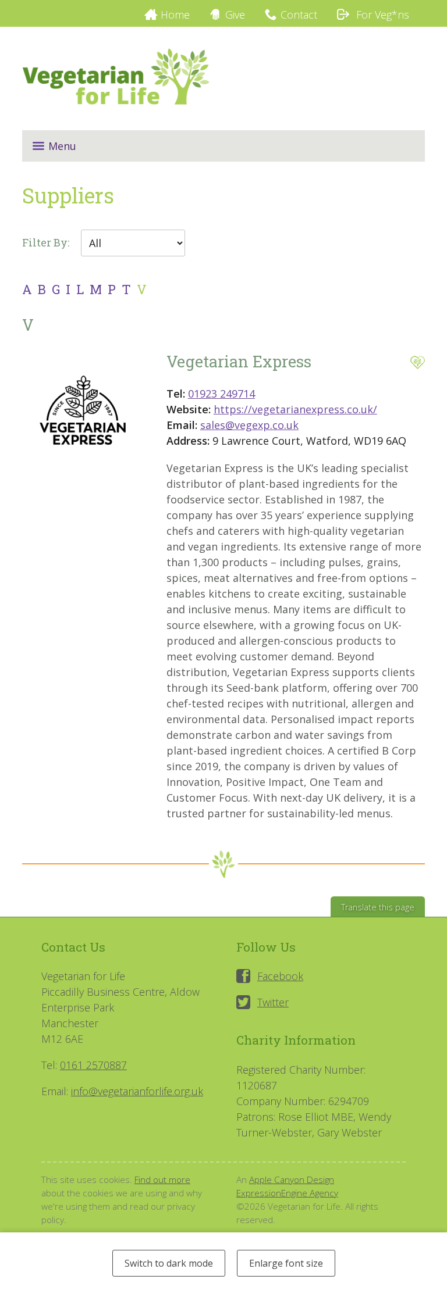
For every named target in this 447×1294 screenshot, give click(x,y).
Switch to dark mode (169, 1263)
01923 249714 (221, 394)
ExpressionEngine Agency (287, 1193)
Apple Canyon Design (291, 1179)
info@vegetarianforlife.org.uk (137, 1091)
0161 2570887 (93, 1065)
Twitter (273, 1002)
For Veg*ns (381, 15)
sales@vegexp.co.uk (249, 425)
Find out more (162, 1179)
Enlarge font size (286, 1263)
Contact (299, 15)
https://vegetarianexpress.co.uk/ (295, 409)
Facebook (280, 976)
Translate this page (377, 907)
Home (175, 15)
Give (235, 15)
